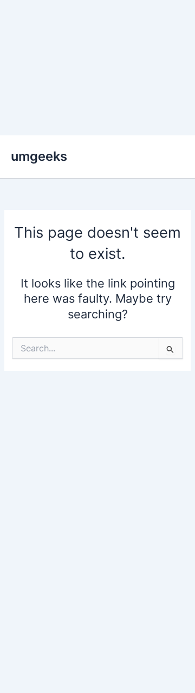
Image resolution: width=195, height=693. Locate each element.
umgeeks (39, 156)
